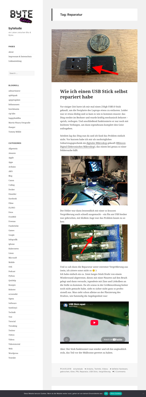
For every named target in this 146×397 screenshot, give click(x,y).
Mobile (12, 262)
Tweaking (13, 326)
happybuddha (15, 118)
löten (72, 371)
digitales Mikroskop (96, 143)
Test (10, 317)
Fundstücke (14, 226)
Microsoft (13, 257)
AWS (11, 171)
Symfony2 (13, 308)
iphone (12, 244)
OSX (10, 267)
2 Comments (119, 371)
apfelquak (13, 95)
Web (11, 348)
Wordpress (13, 353)
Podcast (12, 271)
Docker (12, 189)
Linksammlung (15, 61)
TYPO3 (11, 335)
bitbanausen (14, 104)
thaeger (12, 127)
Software (13, 303)
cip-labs (12, 113)
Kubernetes (14, 248)
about (11, 52)
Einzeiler (12, 194)
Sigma (11, 298)
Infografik (13, 239)
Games (11, 230)
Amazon (12, 153)
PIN (77, 371)
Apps (11, 162)
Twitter (12, 330)
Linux (11, 253)
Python (12, 276)
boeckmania (14, 109)
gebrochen (64, 371)
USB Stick (93, 371)
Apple (11, 157)
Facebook (13, 198)
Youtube (12, 358)
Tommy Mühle (15, 132)
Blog (10, 176)
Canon (11, 180)
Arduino (12, 167)
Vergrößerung (105, 371)
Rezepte (12, 285)
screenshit (13, 294)
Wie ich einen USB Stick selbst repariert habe (94, 94)
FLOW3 (12, 207)
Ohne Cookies (116, 393)
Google (11, 235)
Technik (12, 312)
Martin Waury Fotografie (19, 122)
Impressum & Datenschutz (20, 56)
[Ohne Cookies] (143, 393)
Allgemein (13, 148)
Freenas (12, 221)
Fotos (11, 212)
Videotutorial (14, 344)
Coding (12, 185)
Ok (106, 393)
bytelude (15, 28)
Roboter (12, 289)
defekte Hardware (119, 369)
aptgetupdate (14, 100)
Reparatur (84, 371)
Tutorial (12, 321)
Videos (11, 339)
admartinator (14, 91)
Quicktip (12, 280)
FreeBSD (12, 217)
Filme (11, 203)
